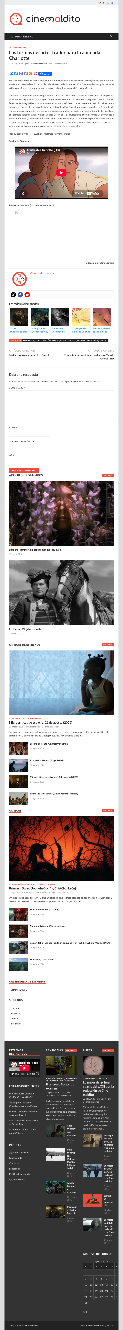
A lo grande (14, 718)
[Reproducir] (12, 1073)
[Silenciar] (33, 1073)
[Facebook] (104, 2)
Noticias (13, 47)
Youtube (14, 1008)
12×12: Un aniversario (108, 1200)
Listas (105, 1078)
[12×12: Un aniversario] (92, 1196)
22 (112, 1290)
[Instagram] (112, 2)
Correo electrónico (22, 441)
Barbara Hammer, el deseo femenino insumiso (35, 549)
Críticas (22, 884)
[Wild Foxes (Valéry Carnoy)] (18, 909)
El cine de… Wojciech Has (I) (25, 629)
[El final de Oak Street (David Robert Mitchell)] (18, 793)
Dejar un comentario (58, 63)
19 (96, 1290)
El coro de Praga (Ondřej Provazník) (49, 743)
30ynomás (50, 1078)
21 (106, 1290)
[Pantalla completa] (37, 1073)
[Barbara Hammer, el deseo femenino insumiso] (61, 512)
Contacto (14, 1163)
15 (112, 1284)
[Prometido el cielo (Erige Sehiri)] (18, 760)
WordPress (99, 1325)
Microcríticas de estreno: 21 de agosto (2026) (40, 722)
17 (85, 1290)
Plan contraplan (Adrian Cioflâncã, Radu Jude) (71, 1159)
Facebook (15, 1013)
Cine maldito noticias (37, 63)
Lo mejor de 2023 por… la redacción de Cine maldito (109, 1227)
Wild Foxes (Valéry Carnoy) (44, 909)
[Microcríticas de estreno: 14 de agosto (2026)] (18, 777)
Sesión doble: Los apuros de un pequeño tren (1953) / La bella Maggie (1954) (70, 942)
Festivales (40, 884)
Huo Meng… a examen (42, 959)
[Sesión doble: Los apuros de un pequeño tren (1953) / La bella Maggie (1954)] (18, 943)
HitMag (110, 1325)
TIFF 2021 (103, 340)
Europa (30, 884)
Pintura (81, 340)
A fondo (13, 884)
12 (96, 1284)
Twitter (14, 1018)
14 (106, 1284)
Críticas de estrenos (31, 718)
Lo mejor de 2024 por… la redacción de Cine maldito (109, 1173)
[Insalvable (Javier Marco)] (55, 1207)
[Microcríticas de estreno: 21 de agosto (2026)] (61, 683)
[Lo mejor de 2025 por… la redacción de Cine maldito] (92, 1135)
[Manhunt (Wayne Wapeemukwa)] (18, 926)
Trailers (22, 47)
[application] (24, 1068)
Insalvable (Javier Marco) (71, 1209)
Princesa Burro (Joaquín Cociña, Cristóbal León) (42, 888)
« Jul (85, 1311)
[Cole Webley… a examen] (55, 1125)
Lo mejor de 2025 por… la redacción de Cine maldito (109, 1143)
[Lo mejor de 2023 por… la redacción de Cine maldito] (92, 1220)
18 (91, 1290)
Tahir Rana (92, 340)
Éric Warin (53, 340)
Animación (28, 340)
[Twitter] (108, 2)
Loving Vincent (67, 340)
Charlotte (41, 340)
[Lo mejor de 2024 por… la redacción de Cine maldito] (92, 1165)
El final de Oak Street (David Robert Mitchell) (54, 793)
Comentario (17, 388)
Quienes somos (17, 1179)
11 (91, 1284)
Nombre (14, 427)
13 (101, 1284)
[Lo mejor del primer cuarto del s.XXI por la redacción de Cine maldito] (98, 1057)
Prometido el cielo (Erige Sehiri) (47, 760)
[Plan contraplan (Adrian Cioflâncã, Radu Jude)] (55, 1149)
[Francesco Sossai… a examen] (61, 1057)
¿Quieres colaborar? (19, 1152)
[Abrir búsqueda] (111, 36)
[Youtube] (99, 2)
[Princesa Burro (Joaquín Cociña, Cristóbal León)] (61, 849)
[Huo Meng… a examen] (18, 959)
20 (101, 1290)
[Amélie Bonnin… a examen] (55, 1183)
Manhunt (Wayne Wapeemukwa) (47, 926)
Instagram (15, 1023)
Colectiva (96, 1078)
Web (11, 455)
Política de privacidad (20, 1174)
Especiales (14, 1168)
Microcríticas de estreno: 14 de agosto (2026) (54, 776)
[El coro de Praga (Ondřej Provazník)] (18, 743)
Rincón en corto (67, 1080)
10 (85, 1284)
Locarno (51, 884)
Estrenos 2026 (18, 989)
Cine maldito (34, 727)
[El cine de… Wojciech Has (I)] (61, 592)
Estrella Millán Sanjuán (38, 892)
